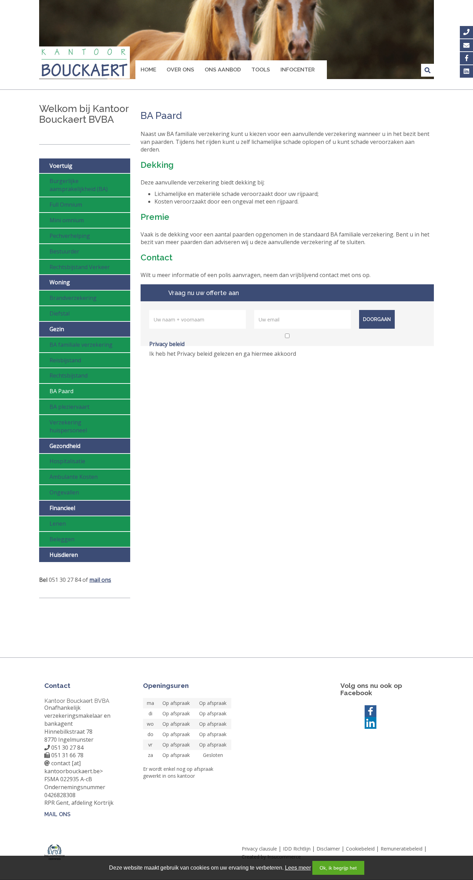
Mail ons (57, 814)
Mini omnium (67, 220)
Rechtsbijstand (69, 375)
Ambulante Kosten (74, 477)
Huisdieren (64, 555)
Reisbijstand (65, 360)
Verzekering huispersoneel (68, 426)
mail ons (100, 580)
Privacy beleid (167, 344)
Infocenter (297, 69)
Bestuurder (64, 251)
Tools (260, 69)
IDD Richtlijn (297, 848)
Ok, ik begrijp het (338, 868)
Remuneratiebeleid (401, 848)
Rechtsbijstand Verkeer (80, 267)
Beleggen (62, 539)
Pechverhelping (70, 236)
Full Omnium (66, 204)
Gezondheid (65, 446)
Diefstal (60, 313)
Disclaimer (328, 848)
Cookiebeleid (360, 848)
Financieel (62, 508)
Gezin (57, 329)
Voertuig (61, 166)
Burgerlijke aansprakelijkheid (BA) (79, 185)
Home (148, 69)
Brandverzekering (73, 298)
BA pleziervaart (69, 407)
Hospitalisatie (67, 461)
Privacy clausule (259, 848)
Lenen (58, 523)
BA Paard (61, 391)
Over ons (180, 69)
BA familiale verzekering (81, 344)
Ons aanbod (223, 69)
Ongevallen (64, 492)
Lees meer (298, 868)
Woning (60, 282)
